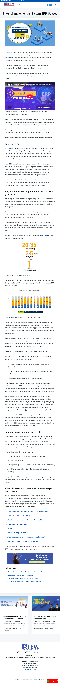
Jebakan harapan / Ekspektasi (19, 516)
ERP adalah (9, 148)
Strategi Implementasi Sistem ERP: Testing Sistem (23, 578)
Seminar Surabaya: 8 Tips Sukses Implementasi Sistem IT (25, 572)
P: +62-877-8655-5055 (6, 0)
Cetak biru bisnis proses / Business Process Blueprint (27, 520)
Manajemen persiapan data (18, 524)
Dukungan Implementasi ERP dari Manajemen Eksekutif (24, 581)
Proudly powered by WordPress (22, 679)
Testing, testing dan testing (18, 533)
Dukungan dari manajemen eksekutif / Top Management (28, 511)
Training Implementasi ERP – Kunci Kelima (20, 575)
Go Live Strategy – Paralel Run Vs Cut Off (23, 541)
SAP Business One (39, 614)
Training (11, 528)
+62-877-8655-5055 (30, 669)
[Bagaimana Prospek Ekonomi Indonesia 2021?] (46, 603)
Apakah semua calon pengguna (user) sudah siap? (26, 537)
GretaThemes (42, 679)
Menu (55, 5)
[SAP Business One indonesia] (30, 558)
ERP (3, 614)
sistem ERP (45, 235)
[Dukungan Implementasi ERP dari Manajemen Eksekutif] (14, 603)
